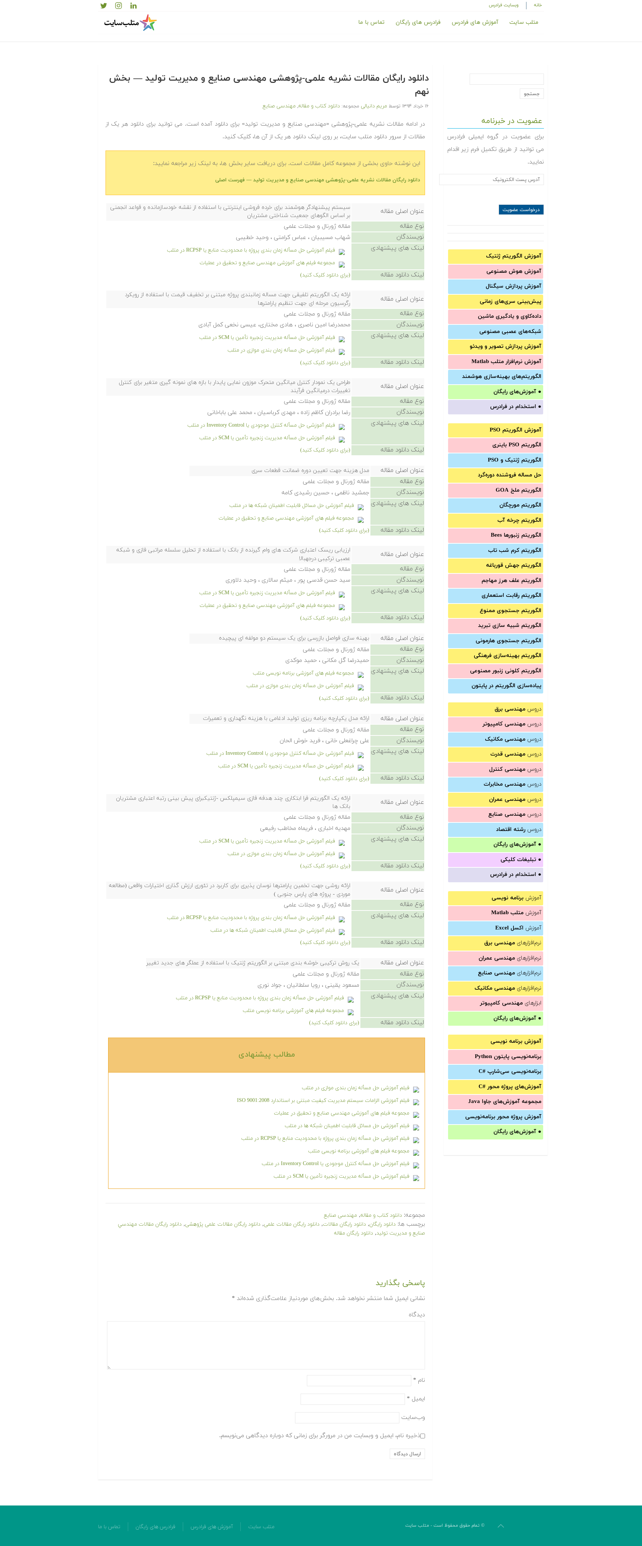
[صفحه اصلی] (131, 23)
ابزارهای (510, 1003)
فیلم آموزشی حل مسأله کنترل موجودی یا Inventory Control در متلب (261, 425)
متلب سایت (523, 22)
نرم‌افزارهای (512, 943)
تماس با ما (371, 22)
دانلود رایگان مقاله (353, 1233)
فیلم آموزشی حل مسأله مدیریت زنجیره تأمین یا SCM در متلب (267, 337)
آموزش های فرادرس (475, 22)
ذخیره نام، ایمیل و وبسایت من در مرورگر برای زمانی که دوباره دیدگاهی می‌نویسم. (319, 1436)
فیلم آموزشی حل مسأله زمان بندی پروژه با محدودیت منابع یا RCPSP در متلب (251, 250)
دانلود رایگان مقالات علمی (292, 1224)
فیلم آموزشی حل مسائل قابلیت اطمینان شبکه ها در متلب (291, 505)
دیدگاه (417, 1315)
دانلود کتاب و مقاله (319, 106)
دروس (518, 709)
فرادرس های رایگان (418, 22)
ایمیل (416, 1399)
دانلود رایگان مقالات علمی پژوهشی (222, 1224)
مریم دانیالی (374, 106)
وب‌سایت (413, 1417)
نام (419, 1380)
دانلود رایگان (382, 1224)
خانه (538, 5)
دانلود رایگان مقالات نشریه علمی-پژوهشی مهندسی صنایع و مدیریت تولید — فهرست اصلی (317, 180)
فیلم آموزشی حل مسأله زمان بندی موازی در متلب (281, 350)
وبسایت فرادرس (504, 5)
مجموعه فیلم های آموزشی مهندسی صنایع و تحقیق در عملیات (267, 262)
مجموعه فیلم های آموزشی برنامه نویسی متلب (303, 673)
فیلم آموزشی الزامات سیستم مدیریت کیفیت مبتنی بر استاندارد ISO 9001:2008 (323, 1100)
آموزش (516, 898)
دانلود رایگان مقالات (344, 1224)
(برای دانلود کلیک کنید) (325, 275)
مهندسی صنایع (279, 106)
